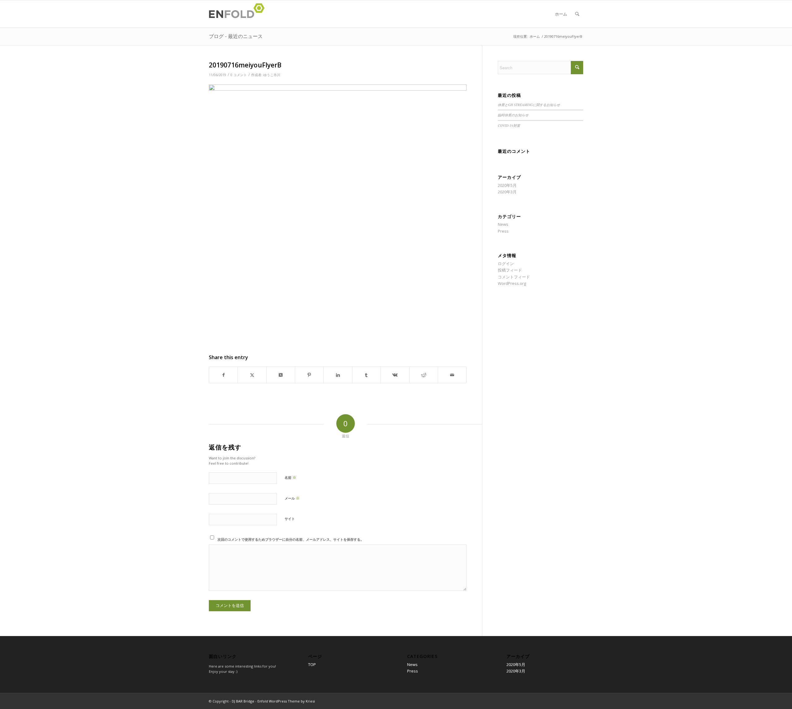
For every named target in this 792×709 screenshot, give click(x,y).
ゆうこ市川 (271, 75)
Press (503, 231)
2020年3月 (507, 192)
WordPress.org (512, 283)
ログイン (506, 263)
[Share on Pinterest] (309, 375)
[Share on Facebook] (223, 375)
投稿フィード (510, 270)
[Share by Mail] (452, 375)
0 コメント (238, 75)
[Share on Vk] (395, 375)
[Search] (577, 14)
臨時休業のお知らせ (513, 115)
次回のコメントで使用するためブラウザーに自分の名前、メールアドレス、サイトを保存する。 (290, 539)
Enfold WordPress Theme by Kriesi (286, 701)
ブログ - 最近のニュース (236, 36)
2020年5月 (507, 185)
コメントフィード (514, 277)
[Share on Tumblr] (366, 375)
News (503, 224)
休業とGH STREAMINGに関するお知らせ (529, 104)
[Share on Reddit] (424, 375)
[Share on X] (252, 375)
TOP (312, 664)
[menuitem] (577, 14)
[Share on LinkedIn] (338, 375)
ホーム (561, 14)
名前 (290, 477)
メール (292, 498)
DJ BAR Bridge (243, 701)
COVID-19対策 (509, 125)
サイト (290, 518)
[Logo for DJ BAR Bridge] (238, 14)
